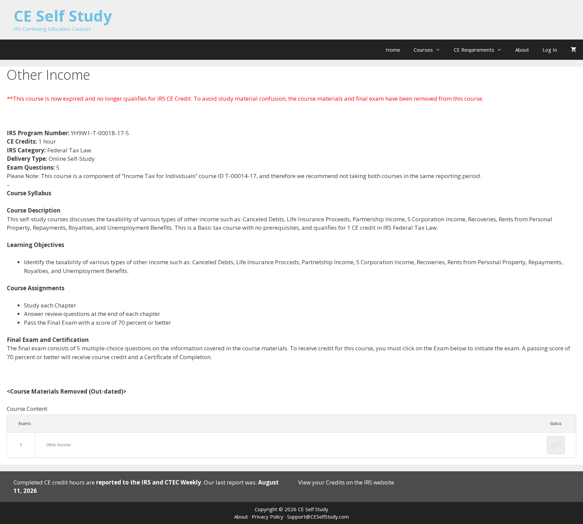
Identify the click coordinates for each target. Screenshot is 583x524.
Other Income (58, 445)
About (522, 49)
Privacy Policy (267, 516)
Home (393, 49)
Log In (550, 49)
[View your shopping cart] (573, 50)
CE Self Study (62, 15)
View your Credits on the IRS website (346, 482)
